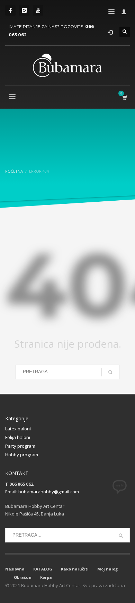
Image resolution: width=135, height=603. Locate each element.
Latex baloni (18, 429)
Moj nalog (107, 569)
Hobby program (21, 454)
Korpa (46, 577)
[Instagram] (24, 10)
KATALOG (42, 569)
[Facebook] (10, 10)
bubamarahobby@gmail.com (48, 491)
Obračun (23, 577)
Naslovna (15, 569)
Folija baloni (17, 437)
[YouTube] (38, 10)
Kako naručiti (75, 569)
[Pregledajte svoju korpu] (124, 97)
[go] (110, 372)
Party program (20, 446)
